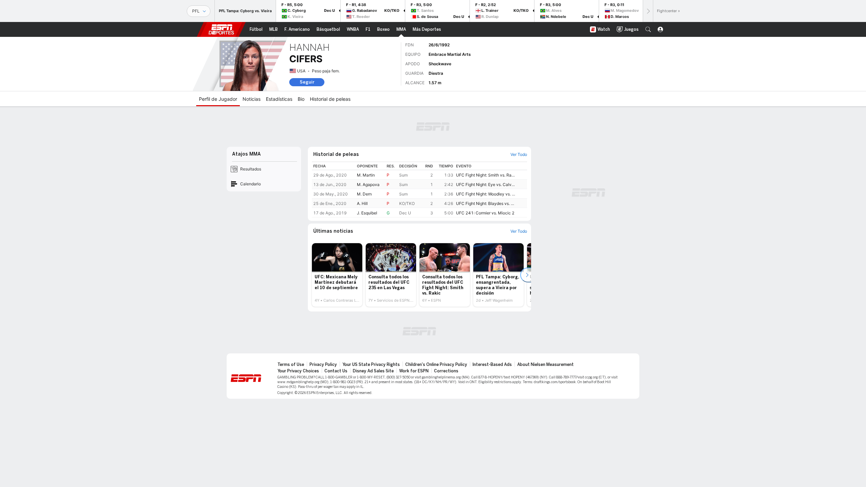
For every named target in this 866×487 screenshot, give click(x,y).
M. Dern (364, 193)
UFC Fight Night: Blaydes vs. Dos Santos (485, 203)
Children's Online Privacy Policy (436, 364)
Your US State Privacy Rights (371, 364)
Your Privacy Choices (298, 371)
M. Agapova (368, 184)
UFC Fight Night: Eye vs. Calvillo (485, 184)
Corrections (446, 371)
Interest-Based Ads (492, 364)
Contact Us (335, 371)
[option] (337, 275)
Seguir (307, 82)
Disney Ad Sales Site (373, 371)
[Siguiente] (648, 11)
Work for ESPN (414, 371)
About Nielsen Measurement (545, 364)
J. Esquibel (367, 212)
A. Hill (362, 203)
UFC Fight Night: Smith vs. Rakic (485, 175)
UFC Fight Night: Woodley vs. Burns (485, 193)
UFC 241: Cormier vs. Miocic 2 (485, 212)
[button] (648, 29)
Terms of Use (290, 364)
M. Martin (366, 175)
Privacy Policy (323, 364)
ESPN (221, 29)
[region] (419, 189)
